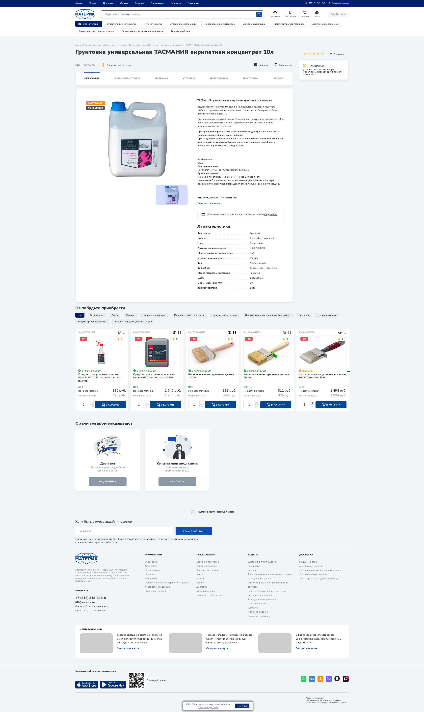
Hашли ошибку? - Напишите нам (215, 511)
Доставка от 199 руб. (310, 566)
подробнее (107, 481)
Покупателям (205, 554)
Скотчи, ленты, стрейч (225, 315)
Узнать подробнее (208, 707)
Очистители (96, 315)
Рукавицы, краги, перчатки (189, 315)
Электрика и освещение (325, 24)
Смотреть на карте (128, 648)
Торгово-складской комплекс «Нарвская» (230, 634)
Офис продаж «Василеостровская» (316, 634)
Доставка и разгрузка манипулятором (320, 570)
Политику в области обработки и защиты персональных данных (156, 539)
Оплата (124, 3)
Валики (130, 315)
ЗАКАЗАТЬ (177, 481)
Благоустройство (180, 31)
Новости (149, 574)
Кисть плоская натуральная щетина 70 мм (266, 376)
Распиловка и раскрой (260, 595)
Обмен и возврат (205, 591)
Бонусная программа (207, 561)
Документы (219, 78)
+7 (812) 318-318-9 (314, 3)
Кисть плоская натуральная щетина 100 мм (211, 376)
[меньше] (92, 406)
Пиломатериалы (153, 24)
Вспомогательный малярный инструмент (267, 315)
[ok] (320, 679)
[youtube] (346, 679)
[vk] (312, 679)
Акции (78, 3)
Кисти (114, 315)
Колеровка (254, 566)
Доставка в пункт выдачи (262, 561)
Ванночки (304, 315)
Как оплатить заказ (207, 570)
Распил (252, 570)
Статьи (200, 582)
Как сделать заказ (206, 566)
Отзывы (189, 78)
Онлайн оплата (338, 14)
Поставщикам (152, 570)
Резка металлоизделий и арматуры (267, 591)
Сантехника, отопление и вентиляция (142, 31)
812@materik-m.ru (85, 602)
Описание (92, 78)
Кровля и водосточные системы (96, 31)
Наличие (161, 78)
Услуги (92, 3)
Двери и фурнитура (254, 24)
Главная (79, 45)
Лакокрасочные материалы (220, 24)
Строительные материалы (121, 24)
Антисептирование (258, 611)
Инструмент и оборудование (288, 24)
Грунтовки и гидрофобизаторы (143, 45)
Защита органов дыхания (92, 321)
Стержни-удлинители (154, 315)
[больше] (92, 403)
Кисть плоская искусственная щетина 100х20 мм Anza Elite (322, 376)
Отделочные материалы (183, 24)
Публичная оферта (155, 591)
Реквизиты (151, 578)
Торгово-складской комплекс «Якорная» (140, 634)
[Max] (337, 679)
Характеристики (127, 78)
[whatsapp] (303, 679)
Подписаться (193, 531)
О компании (157, 3)
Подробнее (270, 214)
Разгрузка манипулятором (262, 599)
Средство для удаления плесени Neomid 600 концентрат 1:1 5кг (154, 376)
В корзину (112, 404)
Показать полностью (209, 203)
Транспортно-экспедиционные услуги (319, 578)
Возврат (139, 3)
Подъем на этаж (257, 603)
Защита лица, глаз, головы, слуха (133, 321)
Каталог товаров (92, 45)
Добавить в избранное (209, 595)
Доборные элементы (259, 616)
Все (80, 315)
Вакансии (193, 3)
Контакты (176, 3)
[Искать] (259, 14)
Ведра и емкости (327, 315)
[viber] (329, 679)
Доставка (108, 3)
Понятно (242, 706)
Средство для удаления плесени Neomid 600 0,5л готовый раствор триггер (99, 378)
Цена (80, 387)
